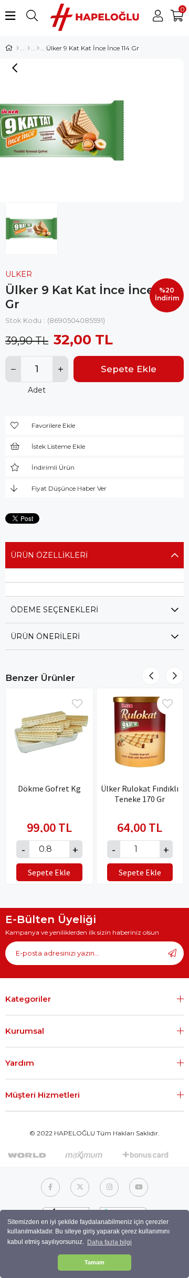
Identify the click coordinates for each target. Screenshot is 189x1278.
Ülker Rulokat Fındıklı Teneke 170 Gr (139, 793)
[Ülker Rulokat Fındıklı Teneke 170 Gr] (140, 731)
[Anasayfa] (17, 48)
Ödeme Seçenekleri (54, 609)
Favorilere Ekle (77, 704)
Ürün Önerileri (45, 636)
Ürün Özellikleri (49, 555)
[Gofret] (38, 48)
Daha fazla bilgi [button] (109, 1242)
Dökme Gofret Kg (49, 788)
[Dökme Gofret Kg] (49, 731)
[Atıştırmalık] (28, 48)
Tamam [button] (94, 1262)
